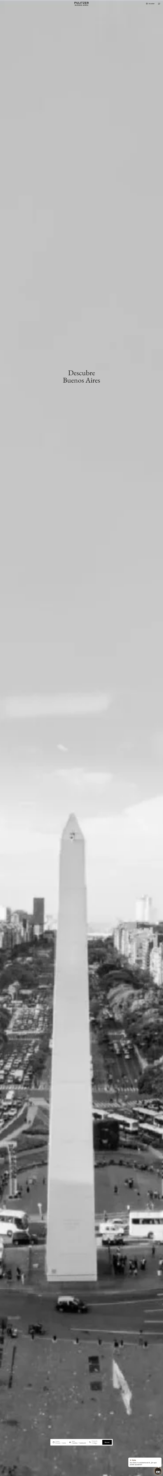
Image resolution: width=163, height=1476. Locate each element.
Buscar (107, 1442)
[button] (159, 4)
